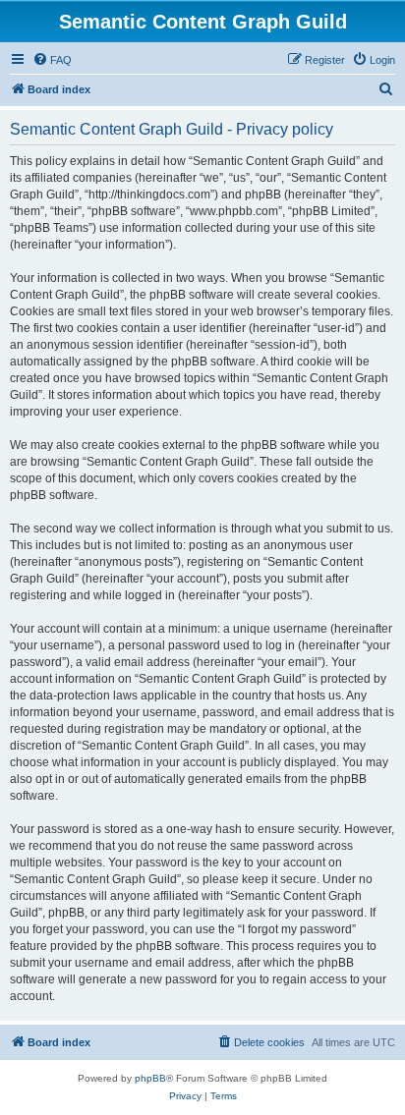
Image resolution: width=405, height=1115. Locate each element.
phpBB (150, 1078)
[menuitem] (52, 60)
